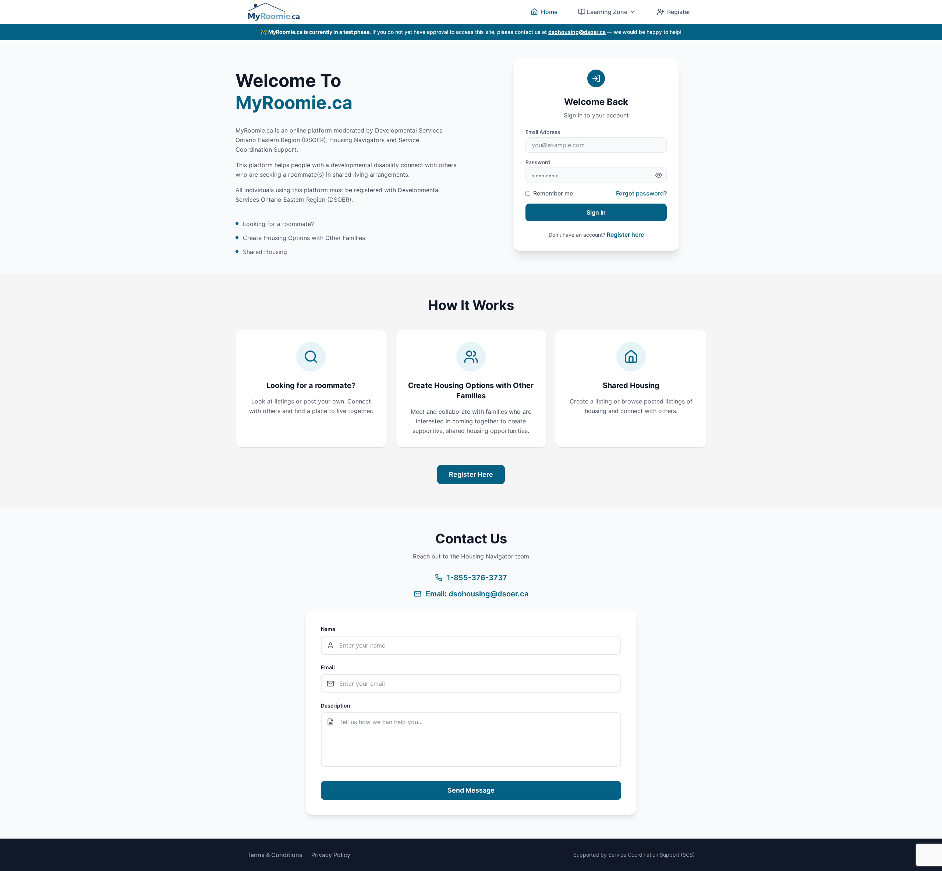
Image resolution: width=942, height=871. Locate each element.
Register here (625, 234)
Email (328, 667)
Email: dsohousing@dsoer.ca (477, 593)
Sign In (596, 212)
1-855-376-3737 (477, 577)
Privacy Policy (330, 854)
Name (328, 629)
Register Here (471, 474)
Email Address (542, 132)
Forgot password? (641, 193)
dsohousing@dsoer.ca (577, 32)
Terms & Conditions (274, 854)
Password (537, 162)
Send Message (471, 790)
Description (335, 705)
